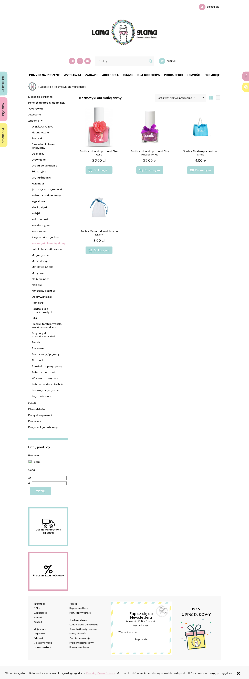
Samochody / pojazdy (46, 354)
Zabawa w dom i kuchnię (48, 384)
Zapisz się (141, 639)
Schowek (38, 638)
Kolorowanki (40, 219)
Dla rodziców (36, 409)
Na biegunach (40, 279)
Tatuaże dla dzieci (43, 372)
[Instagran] (72, 61)
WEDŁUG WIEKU (42, 126)
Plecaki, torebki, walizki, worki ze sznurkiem (47, 325)
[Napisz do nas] (87, 61)
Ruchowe (38, 348)
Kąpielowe (38, 201)
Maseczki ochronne (40, 96)
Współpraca (40, 612)
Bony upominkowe (79, 647)
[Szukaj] (150, 61)
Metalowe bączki (42, 267)
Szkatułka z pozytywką (47, 366)
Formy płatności (77, 633)
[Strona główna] (124, 31)
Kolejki (36, 213)
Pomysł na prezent (40, 415)
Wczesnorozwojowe (45, 378)
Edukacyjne (39, 171)
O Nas (37, 608)
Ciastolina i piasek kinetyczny (43, 146)
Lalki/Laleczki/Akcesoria (47, 249)
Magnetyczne (40, 132)
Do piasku (38, 153)
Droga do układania (44, 165)
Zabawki (33, 120)
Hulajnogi (38, 183)
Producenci (35, 421)
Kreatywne (39, 231)
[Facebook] (80, 61)
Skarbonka (38, 360)
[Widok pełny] (218, 97)
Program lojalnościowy (43, 427)
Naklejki (37, 285)
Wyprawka (35, 108)
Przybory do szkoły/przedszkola (44, 334)
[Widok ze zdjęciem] (211, 97)
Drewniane (39, 159)
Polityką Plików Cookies (100, 673)
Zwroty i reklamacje (79, 638)
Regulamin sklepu (78, 608)
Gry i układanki (41, 177)
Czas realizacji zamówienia (83, 624)
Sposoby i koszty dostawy (83, 629)
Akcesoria (34, 114)
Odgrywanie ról (42, 296)
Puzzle (36, 342)
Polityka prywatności (80, 612)
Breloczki (37, 138)
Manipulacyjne (41, 261)
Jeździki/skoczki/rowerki (47, 189)
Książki (32, 403)
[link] (34, 461)
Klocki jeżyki (39, 207)
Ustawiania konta (43, 647)
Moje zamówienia (43, 642)
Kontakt (38, 617)
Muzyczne (38, 273)
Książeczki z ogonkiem (46, 237)
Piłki (34, 318)
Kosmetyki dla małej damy (48, 243)
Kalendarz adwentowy (46, 195)
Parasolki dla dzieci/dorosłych (42, 310)
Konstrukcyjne (40, 225)
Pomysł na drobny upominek (46, 102)
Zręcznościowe (41, 396)
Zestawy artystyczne (45, 390)
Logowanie (40, 633)
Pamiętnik (38, 302)
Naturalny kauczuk (43, 290)
